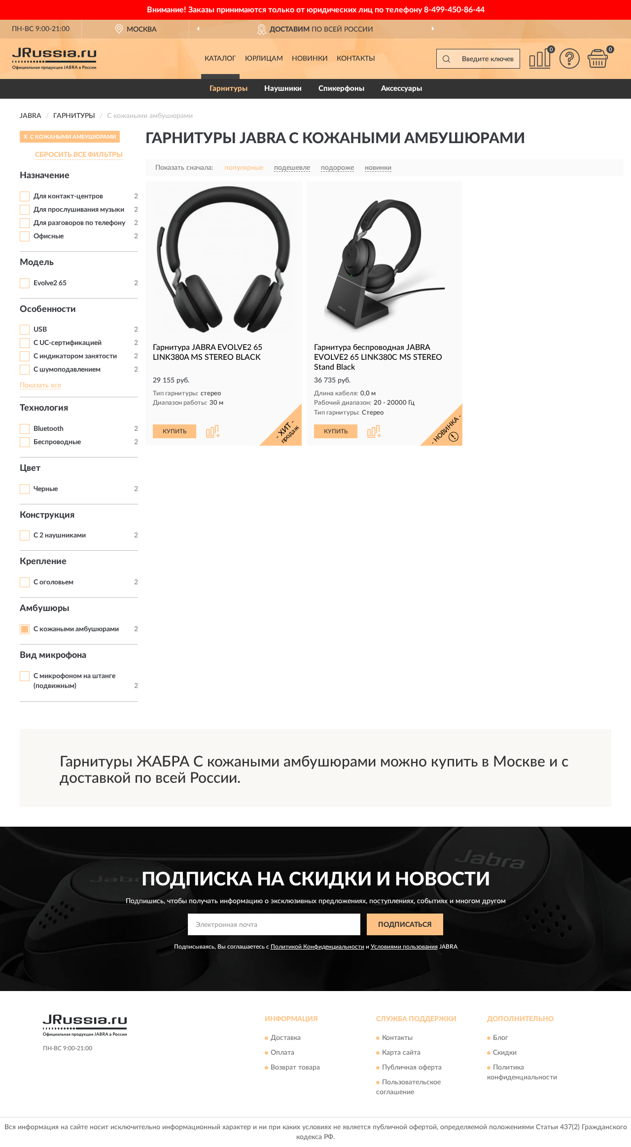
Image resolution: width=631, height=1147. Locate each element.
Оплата (282, 1052)
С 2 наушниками (60, 535)
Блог (500, 1037)
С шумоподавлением (67, 369)
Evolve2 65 (50, 283)
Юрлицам (264, 58)
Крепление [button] (43, 561)
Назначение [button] (45, 175)
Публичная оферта (412, 1067)
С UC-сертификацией (68, 343)
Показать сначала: (184, 167)
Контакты (356, 58)
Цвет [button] (30, 468)
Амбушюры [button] (45, 608)
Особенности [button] (48, 309)
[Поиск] (446, 59)
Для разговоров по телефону (79, 223)
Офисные (49, 236)
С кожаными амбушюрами (76, 629)
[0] (597, 58)
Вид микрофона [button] (53, 655)
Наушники (283, 88)
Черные (46, 489)
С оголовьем (53, 582)
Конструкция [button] (47, 515)
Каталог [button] (220, 58)
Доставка (286, 1037)
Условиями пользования (404, 947)
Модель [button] (37, 262)
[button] (569, 58)
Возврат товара (295, 1067)
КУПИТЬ (174, 431)
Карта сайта (401, 1052)
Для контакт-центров (68, 196)
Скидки (505, 1052)
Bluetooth (49, 428)
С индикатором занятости (75, 356)
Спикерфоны (341, 88)
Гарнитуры (228, 88)
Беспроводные (57, 442)
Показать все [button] (40, 385)
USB (40, 329)
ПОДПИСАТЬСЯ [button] (405, 924)
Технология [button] (44, 408)
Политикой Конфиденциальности (317, 947)
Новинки (310, 58)
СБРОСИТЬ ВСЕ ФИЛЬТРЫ (79, 155)
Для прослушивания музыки (79, 209)
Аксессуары (401, 88)
